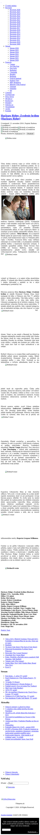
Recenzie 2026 (15, 10)
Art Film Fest (14, 66)
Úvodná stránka (10, 6)
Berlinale (13, 76)
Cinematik (13, 72)
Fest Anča (13, 68)
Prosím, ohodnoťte (7, 134)
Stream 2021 (14, 58)
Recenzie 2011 (15, 40)
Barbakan (13, 70)
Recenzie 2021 (15, 20)
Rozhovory (9, 101)
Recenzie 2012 (15, 38)
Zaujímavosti (9, 95)
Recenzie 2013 (15, 36)
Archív (7, 109)
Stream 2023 (14, 56)
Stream (7, 46)
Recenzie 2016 (15, 30)
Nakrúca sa (9, 105)
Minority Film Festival (17, 84)
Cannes (12, 64)
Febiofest (13, 89)
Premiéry (8, 103)
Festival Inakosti (15, 78)
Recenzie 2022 (15, 16)
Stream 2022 (14, 54)
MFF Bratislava (15, 82)
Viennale (13, 86)
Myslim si (8, 99)
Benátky (13, 74)
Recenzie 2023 (15, 18)
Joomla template (6, 815)
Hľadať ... (4, 783)
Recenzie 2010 (15, 42)
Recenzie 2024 (15, 14)
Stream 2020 (14, 60)
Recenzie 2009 (15, 44)
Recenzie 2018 (15, 24)
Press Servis (9, 97)
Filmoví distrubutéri (12, 774)
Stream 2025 (14, 50)
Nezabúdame (10, 107)
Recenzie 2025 (15, 12)
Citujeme (8, 93)
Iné (11, 91)
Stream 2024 (14, 52)
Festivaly (8, 62)
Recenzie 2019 (15, 26)
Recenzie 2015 (15, 32)
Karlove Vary (14, 80)
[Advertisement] (14, 755)
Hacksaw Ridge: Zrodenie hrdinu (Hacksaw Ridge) (20, 117)
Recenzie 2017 (15, 28)
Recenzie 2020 (15, 22)
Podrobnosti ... (33, 832)
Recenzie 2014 (15, 34)
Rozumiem (6, 830)
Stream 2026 (14, 48)
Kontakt (8, 111)
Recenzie (8, 8)
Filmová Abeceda (11, 772)
